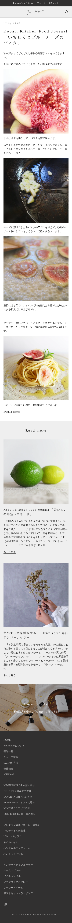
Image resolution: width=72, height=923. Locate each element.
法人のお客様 (10, 763)
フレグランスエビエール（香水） (21, 825)
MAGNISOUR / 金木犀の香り (19, 785)
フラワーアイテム (13, 887)
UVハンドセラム (12, 836)
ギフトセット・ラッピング (18, 893)
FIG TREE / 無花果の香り (17, 791)
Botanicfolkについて (14, 745)
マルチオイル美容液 (14, 830)
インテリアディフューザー (18, 864)
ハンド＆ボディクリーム (16, 848)
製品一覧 (8, 751)
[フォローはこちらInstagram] (5, 904)
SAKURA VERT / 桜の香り (17, 797)
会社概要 (8, 768)
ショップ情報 (10, 757)
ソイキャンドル (12, 876)
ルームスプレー (12, 870)
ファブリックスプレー (15, 882)
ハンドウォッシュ (13, 854)
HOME (7, 740)
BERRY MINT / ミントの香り (19, 802)
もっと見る (9, 552)
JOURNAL (9, 774)
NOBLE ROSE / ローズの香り (19, 814)
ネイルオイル (10, 842)
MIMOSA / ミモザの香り (16, 808)
